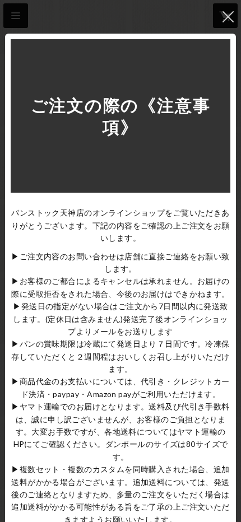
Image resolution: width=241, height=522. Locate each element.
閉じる (228, 16)
